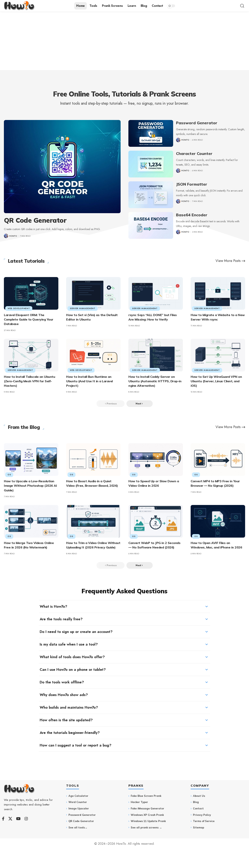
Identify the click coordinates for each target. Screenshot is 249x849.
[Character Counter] (150, 164)
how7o (13, 236)
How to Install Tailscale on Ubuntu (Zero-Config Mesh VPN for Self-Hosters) (29, 381)
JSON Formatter (191, 184)
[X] (10, 818)
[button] (242, 5)
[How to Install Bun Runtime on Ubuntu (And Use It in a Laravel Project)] (93, 355)
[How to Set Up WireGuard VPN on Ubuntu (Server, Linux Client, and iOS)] (218, 355)
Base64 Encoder (191, 214)
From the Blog (24, 427)
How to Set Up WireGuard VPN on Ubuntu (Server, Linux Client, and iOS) (216, 381)
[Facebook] (3, 818)
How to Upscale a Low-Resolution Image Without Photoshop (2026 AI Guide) (30, 485)
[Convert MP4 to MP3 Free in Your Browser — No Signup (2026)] (218, 459)
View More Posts (228, 260)
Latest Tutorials (26, 261)
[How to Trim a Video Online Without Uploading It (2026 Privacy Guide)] (93, 521)
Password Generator (196, 122)
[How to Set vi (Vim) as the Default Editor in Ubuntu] (93, 293)
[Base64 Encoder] (150, 225)
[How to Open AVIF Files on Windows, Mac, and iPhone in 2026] (218, 521)
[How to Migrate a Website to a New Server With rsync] (218, 293)
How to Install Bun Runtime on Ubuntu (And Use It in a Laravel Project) (89, 381)
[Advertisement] (124, 41)
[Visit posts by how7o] (6, 236)
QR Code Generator (35, 220)
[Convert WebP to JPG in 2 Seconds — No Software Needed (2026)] (155, 521)
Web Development (19, 308)
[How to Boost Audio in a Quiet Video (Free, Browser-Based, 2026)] (93, 459)
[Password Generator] (150, 133)
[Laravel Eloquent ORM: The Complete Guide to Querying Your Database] (31, 293)
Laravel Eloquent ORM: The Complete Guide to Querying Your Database (28, 319)
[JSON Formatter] (150, 194)
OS (9, 474)
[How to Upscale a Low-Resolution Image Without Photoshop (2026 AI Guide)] (31, 459)
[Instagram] (26, 818)
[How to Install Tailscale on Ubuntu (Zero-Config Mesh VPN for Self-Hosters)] (31, 355)
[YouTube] (18, 818)
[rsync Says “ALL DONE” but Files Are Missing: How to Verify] (155, 293)
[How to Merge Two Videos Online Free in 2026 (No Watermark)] (31, 521)
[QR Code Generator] (62, 166)
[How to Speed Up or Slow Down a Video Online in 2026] (155, 459)
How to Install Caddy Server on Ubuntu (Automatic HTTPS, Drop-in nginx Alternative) (154, 381)
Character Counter (194, 153)
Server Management (82, 308)
